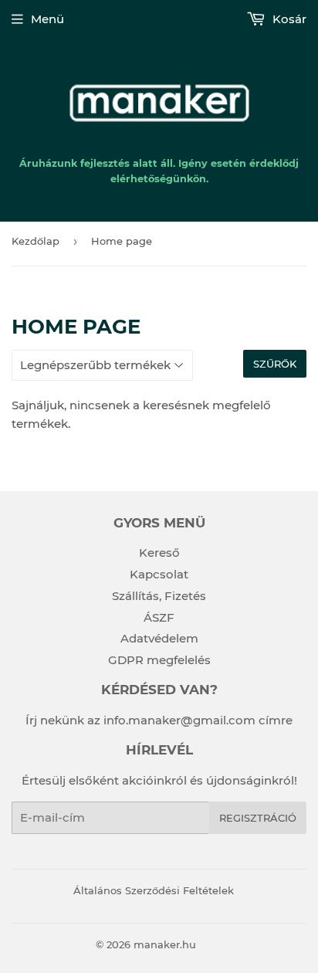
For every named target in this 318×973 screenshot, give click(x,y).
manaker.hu (165, 944)
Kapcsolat (159, 574)
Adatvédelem (159, 638)
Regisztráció (257, 818)
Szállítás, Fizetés (159, 595)
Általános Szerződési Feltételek (153, 890)
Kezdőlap (35, 241)
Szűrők (274, 364)
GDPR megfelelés (159, 660)
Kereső (159, 552)
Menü (47, 19)
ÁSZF (159, 617)
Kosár (287, 19)
